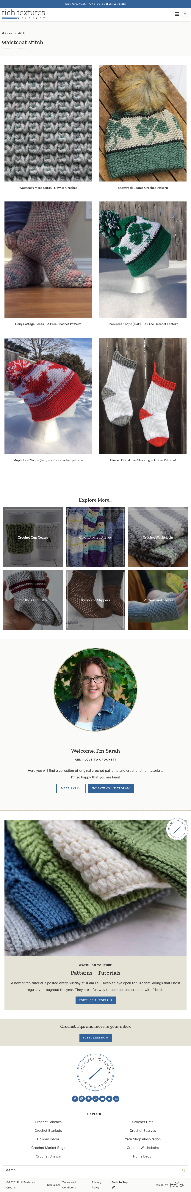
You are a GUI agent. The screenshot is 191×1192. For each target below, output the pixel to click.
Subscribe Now (95, 1037)
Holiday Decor (48, 1139)
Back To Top (120, 1182)
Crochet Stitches (48, 1122)
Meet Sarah (71, 788)
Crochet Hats (142, 1122)
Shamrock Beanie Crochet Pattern (143, 188)
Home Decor (143, 1156)
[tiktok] (95, 1099)
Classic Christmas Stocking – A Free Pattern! (143, 460)
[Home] (3, 33)
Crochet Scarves (143, 1130)
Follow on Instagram (111, 788)
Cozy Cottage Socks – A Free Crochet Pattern (48, 324)
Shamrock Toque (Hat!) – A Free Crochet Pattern (142, 324)
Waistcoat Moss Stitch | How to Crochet (48, 188)
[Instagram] (82, 1099)
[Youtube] (102, 1099)
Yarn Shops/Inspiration (143, 1139)
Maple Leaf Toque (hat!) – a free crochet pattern (48, 460)
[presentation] (48, 123)
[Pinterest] (88, 1099)
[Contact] (116, 1099)
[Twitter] (109, 1099)
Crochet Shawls (48, 1156)
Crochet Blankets (48, 1130)
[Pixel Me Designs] (176, 1185)
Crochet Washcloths (143, 1148)
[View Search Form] (185, 14)
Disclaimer (53, 1184)
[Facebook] (75, 1099)
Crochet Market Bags (48, 1148)
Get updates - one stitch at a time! (95, 3)
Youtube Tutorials (95, 1000)
